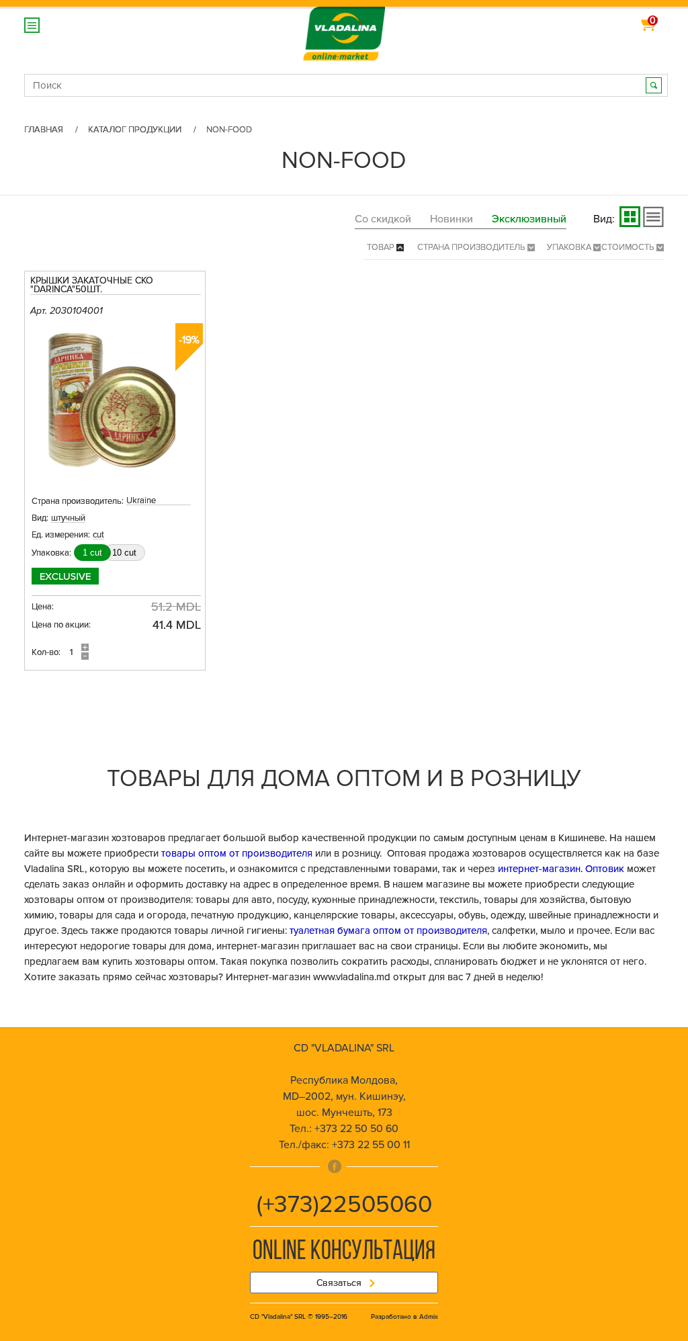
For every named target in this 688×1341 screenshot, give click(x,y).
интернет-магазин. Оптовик (561, 869)
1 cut (92, 553)
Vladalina (344, 26)
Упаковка (570, 247)
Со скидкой (383, 219)
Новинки (451, 219)
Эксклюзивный (529, 219)
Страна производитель (472, 247)
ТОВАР (381, 247)
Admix (428, 1317)
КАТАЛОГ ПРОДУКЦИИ (134, 129)
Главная (43, 129)
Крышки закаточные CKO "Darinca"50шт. (91, 285)
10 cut (124, 553)
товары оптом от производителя (236, 853)
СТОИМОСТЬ (628, 247)
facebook (334, 1166)
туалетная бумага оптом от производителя (388, 930)
